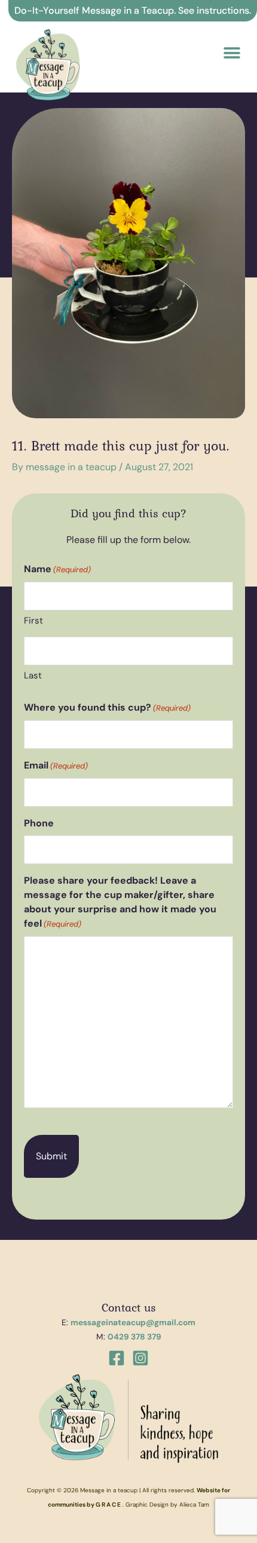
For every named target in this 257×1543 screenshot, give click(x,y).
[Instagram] (140, 1358)
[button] (231, 52)
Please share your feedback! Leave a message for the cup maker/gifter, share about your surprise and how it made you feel (120, 902)
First (33, 621)
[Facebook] (116, 1358)
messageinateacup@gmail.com (133, 1322)
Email (56, 765)
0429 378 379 (134, 1336)
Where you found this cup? (107, 707)
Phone (39, 823)
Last (33, 675)
